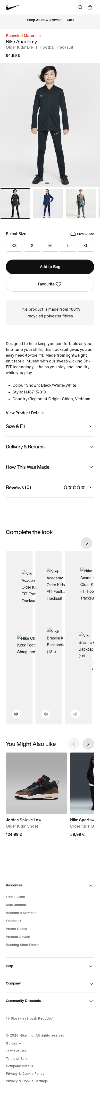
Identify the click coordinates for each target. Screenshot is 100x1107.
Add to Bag (50, 267)
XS (14, 246)
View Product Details (24, 413)
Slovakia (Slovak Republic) (32, 1018)
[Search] (80, 7)
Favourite (46, 284)
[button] (13, 717)
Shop (70, 20)
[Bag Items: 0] (89, 7)
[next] (86, 543)
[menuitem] (14, 1043)
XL (85, 246)
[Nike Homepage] (13, 7)
